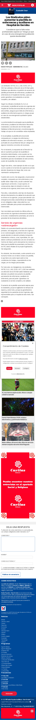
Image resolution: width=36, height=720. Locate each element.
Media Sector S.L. (21, 374)
